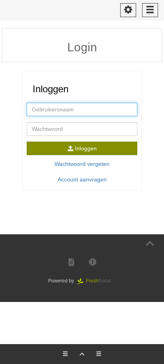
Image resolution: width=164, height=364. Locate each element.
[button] (71, 262)
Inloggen (85, 148)
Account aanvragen (82, 179)
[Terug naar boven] (150, 243)
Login (82, 47)
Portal (101, 281)
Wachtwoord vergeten (82, 164)
